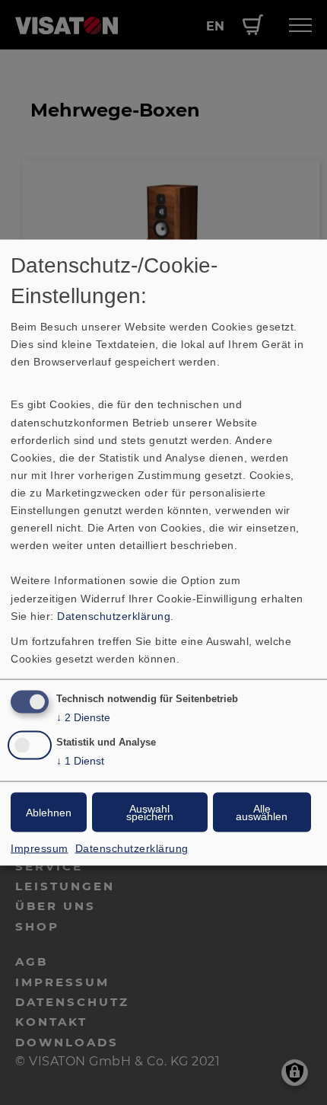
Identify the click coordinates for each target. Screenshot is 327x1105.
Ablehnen (48, 812)
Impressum (39, 848)
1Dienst (80, 761)
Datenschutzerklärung (113, 615)
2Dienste (83, 717)
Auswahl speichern (149, 812)
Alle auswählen (261, 812)
